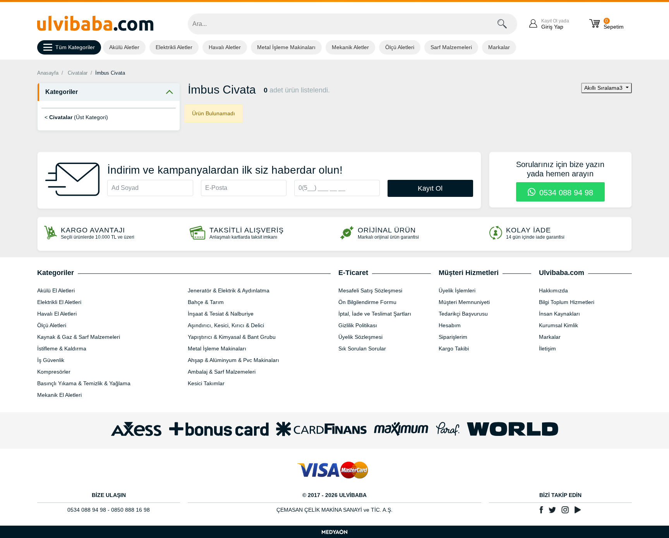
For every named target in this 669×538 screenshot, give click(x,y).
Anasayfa (47, 73)
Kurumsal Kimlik (558, 325)
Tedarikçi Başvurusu (463, 314)
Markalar (499, 47)
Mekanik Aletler (350, 47)
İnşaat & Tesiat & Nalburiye (221, 314)
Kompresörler (53, 372)
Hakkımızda (553, 290)
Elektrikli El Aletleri (59, 302)
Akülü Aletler (124, 47)
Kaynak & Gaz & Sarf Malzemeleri (78, 337)
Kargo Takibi (454, 348)
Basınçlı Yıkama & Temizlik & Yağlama (83, 383)
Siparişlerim (453, 337)
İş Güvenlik (50, 360)
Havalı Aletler (225, 47)
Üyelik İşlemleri (457, 290)
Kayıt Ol (430, 188)
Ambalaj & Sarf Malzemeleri (222, 372)
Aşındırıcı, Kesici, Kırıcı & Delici (226, 325)
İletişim (547, 348)
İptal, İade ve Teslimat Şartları (374, 314)
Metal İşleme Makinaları (286, 47)
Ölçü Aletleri (399, 47)
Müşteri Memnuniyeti (464, 302)
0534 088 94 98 (565, 192)
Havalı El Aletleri (57, 314)
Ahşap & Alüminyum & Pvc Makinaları (233, 360)
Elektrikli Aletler (174, 47)
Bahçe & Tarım (206, 302)
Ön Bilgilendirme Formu (367, 302)
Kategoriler (61, 92)
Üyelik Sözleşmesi (360, 337)
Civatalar (77, 73)
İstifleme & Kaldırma (61, 348)
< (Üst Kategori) (76, 117)
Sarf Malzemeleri (451, 47)
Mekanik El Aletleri (59, 395)
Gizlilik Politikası (357, 325)
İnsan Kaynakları (559, 314)
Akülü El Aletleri (56, 290)
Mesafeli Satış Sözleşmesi (370, 290)
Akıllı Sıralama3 (604, 88)
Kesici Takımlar (206, 383)
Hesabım (450, 325)
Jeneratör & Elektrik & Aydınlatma (228, 290)
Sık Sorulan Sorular (362, 348)
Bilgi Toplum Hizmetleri (566, 302)
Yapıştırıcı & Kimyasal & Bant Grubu (232, 337)
